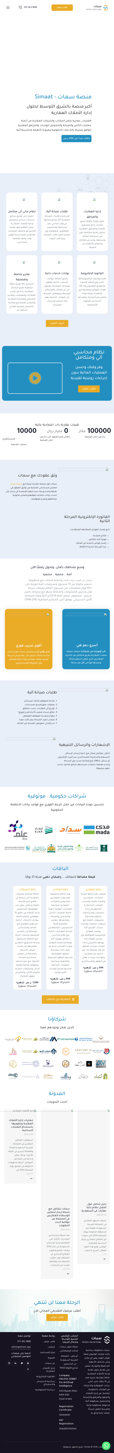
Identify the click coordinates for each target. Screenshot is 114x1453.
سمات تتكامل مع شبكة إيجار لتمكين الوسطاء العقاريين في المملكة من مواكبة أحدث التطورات (58, 1217)
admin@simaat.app (21, 1347)
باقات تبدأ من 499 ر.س (76, 138)
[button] (35, 378)
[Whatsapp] (106, 1446)
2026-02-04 (101, 1215)
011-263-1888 (24, 1341)
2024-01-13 (65, 1230)
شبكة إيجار (16, 484)
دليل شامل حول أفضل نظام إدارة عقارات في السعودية (93, 1207)
